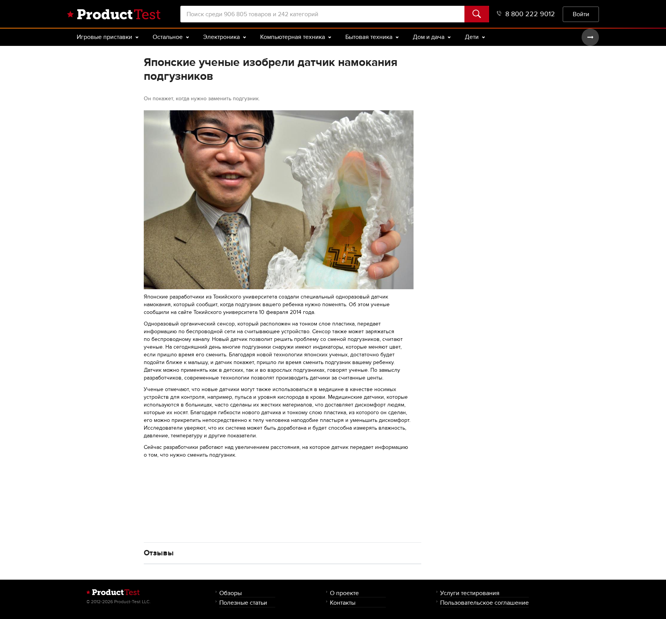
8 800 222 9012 (530, 14)
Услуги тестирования (470, 593)
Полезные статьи (243, 602)
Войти (581, 14)
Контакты (342, 602)
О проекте (344, 593)
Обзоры (230, 593)
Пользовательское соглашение (484, 602)
